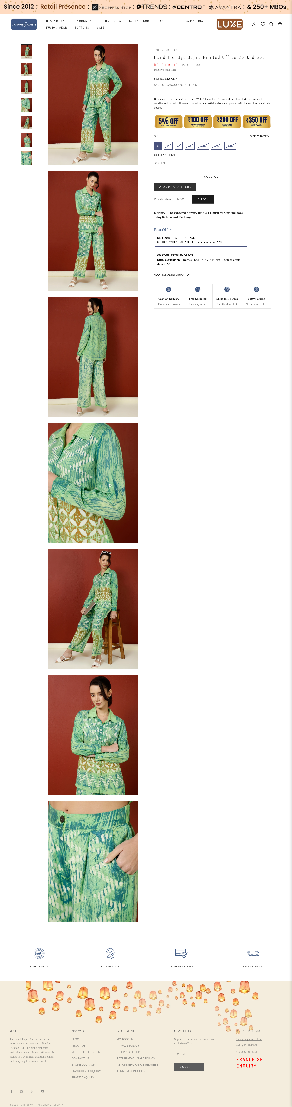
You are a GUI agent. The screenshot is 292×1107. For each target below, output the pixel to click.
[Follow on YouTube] (42, 1091)
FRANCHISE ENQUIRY (86, 1071)
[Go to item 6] (26, 140)
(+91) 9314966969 (246, 1045)
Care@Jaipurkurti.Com (249, 1039)
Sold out (212, 177)
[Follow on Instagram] (22, 1091)
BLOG (75, 1039)
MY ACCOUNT (126, 1039)
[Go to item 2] (26, 69)
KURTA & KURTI (140, 20)
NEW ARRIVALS (57, 20)
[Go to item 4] (26, 105)
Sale (101, 27)
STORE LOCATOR (83, 1064)
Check (203, 199)
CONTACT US (80, 1058)
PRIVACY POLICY (128, 1045)
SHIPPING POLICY (129, 1052)
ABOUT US (79, 1045)
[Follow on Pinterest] (32, 1091)
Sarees (166, 20)
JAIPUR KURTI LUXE (166, 49)
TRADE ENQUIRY (83, 1077)
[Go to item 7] (26, 158)
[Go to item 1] (26, 51)
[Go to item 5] (26, 122)
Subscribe (189, 1067)
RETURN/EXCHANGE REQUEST (137, 1064)
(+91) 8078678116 (246, 1051)
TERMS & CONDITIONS (132, 1071)
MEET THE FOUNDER (86, 1052)
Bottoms (82, 27)
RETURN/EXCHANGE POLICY (136, 1058)
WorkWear (85, 20)
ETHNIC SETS (111, 20)
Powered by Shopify (51, 1104)
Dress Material (192, 20)
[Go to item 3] (26, 87)
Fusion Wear (56, 27)
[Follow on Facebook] (12, 1091)
